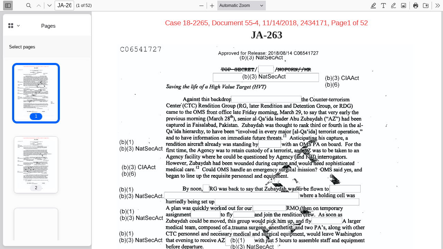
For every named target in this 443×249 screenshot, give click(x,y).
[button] (36, 93)
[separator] (93, 130)
